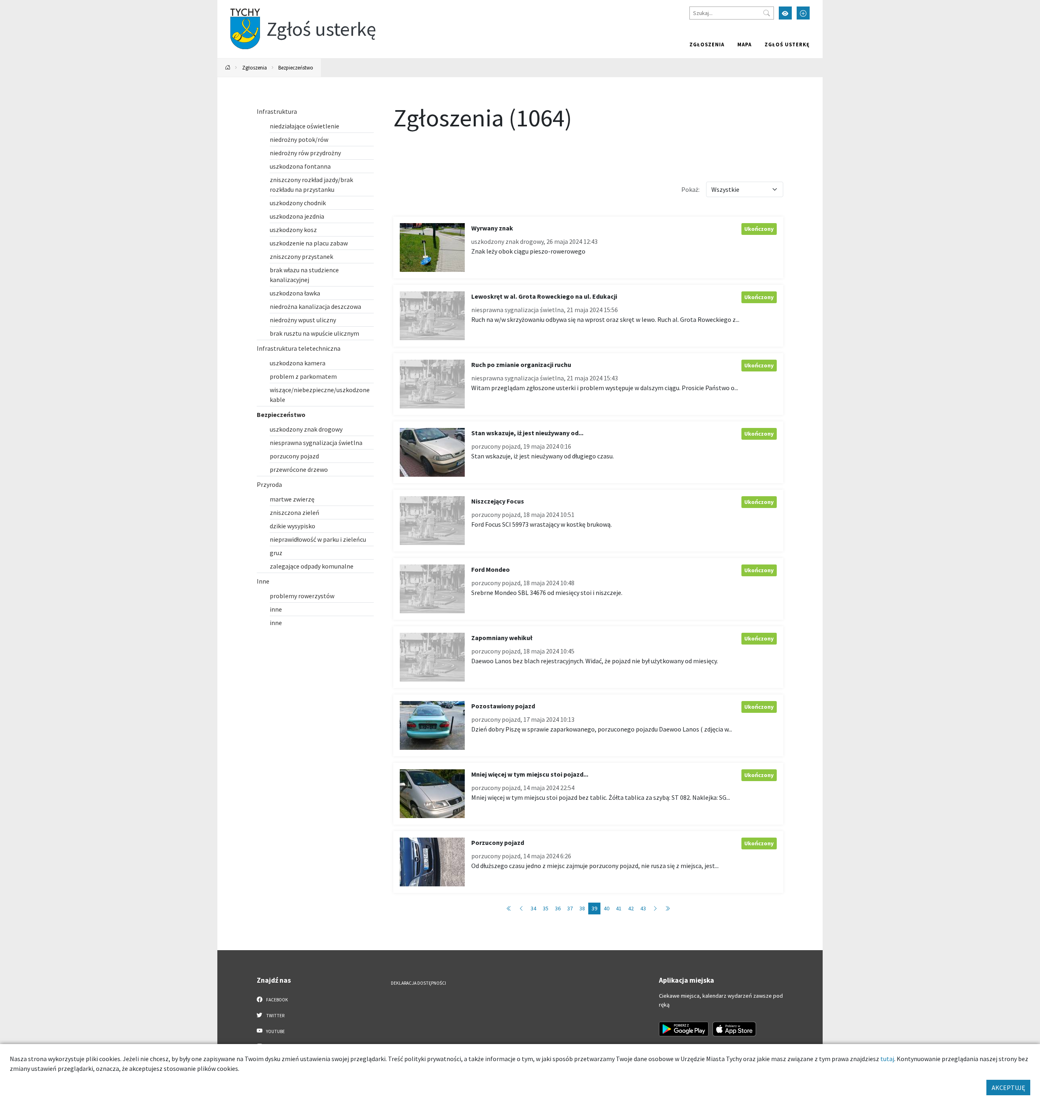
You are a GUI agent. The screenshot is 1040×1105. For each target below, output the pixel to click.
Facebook (276, 1000)
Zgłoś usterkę (787, 44)
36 (558, 908)
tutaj (887, 1059)
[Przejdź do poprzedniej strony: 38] (521, 908)
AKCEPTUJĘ (1008, 1087)
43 (643, 908)
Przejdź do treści (238, 5)
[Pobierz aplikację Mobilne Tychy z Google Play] (683, 1029)
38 (582, 908)
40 (606, 908)
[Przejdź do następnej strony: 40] (655, 908)
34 (533, 908)
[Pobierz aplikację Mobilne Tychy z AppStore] (734, 1029)
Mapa (744, 44)
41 (619, 908)
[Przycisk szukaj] (766, 13)
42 (631, 908)
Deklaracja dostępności (418, 983)
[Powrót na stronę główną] (228, 68)
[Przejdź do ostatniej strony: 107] (667, 908)
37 (570, 908)
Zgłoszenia (706, 44)
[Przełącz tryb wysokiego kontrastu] (785, 13)
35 (545, 908)
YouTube (275, 1031)
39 (594, 908)
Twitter (274, 1015)
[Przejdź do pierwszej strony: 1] (509, 908)
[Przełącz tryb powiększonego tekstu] (803, 13)
